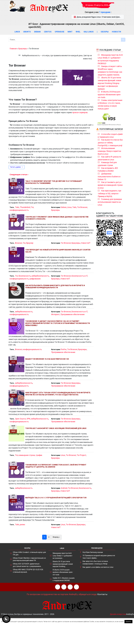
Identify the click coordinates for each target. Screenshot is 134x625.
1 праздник (105, 12)
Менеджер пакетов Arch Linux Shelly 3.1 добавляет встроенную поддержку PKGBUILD (110, 59)
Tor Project (81, 455)
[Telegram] (76, 586)
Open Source (20, 419)
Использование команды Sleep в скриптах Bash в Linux (109, 151)
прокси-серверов (80, 112)
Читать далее (15, 167)
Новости (116, 32)
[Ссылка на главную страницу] (48, 6)
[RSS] (57, 586)
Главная (13, 48)
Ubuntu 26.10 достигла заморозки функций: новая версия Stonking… (63, 563)
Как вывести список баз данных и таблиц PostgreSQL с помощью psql (110, 143)
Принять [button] (128, 621)
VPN (28, 419)
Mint (70, 32)
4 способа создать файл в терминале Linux (110, 135)
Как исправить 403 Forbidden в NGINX (108, 169)
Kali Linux (88, 32)
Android (64, 488)
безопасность (25, 276)
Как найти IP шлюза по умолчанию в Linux (109, 158)
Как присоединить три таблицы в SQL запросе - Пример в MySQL (109, 193)
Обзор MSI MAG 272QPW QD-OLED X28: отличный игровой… (28, 571)
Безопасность (85, 488)
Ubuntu (27, 32)
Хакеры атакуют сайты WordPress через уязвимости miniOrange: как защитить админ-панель (110, 70)
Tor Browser (82, 207)
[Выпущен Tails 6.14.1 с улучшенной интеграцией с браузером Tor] (17, 503)
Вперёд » (56, 537)
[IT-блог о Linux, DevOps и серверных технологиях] (17, 6)
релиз (22, 524)
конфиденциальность (19, 210)
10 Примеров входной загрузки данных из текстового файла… (98, 557)
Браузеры (22, 48)
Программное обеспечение (73, 314)
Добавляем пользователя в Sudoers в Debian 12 (109, 176)
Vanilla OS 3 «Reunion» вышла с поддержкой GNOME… (63, 579)
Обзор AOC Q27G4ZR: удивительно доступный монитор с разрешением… (27, 565)
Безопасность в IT (80, 276)
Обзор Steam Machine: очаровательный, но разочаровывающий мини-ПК (29, 559)
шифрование (35, 279)
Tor (32, 207)
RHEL (78, 32)
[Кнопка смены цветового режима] (6, 619)
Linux (17, 32)
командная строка (27, 455)
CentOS (47, 32)
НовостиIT (85, 243)
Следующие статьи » (19, 174)
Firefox (63, 349)
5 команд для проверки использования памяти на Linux (110, 202)
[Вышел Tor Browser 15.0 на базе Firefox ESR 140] (17, 364)
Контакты (102, 594)
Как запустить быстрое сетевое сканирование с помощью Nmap (95, 562)
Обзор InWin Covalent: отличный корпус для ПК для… (29, 553)
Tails (17, 207)
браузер (29, 243)
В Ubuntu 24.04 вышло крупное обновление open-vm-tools (109, 94)
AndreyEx (130, 614)
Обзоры (105, 32)
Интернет (55, 314)
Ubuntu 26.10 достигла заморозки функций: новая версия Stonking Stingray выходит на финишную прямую (109, 83)
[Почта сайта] (63, 586)
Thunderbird (25, 207)
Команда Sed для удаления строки (107, 163)
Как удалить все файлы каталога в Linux (97, 567)
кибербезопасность (40, 276)
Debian (37, 32)
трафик (39, 455)
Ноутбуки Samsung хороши (92, 552)
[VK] (70, 586)
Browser (18, 243)
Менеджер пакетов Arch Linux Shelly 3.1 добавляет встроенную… (62, 555)
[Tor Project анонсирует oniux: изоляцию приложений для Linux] (17, 433)
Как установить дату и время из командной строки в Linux (110, 185)
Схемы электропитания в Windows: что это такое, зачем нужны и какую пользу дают (110, 104)
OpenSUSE (59, 32)
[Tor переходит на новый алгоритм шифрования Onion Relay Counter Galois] (17, 255)
